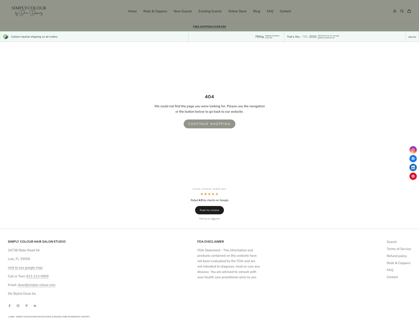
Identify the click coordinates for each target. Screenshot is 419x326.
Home (132, 11)
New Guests (183, 11)
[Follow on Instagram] (18, 305)
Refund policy (397, 256)
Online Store (237, 11)
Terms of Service (399, 249)
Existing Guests (210, 11)
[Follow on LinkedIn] (35, 305)
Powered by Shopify (79, 317)
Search (392, 242)
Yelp (213, 218)
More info (412, 37)
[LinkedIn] (413, 167)
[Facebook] (413, 158)
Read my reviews (209, 210)
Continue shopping (209, 124)
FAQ (270, 11)
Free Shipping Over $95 (209, 26)
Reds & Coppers (155, 11)
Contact (285, 11)
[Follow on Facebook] (9, 305)
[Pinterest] (413, 176)
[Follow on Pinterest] (26, 305)
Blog (256, 11)
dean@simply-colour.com (36, 285)
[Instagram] (413, 149)
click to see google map (25, 267)
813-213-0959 (37, 276)
